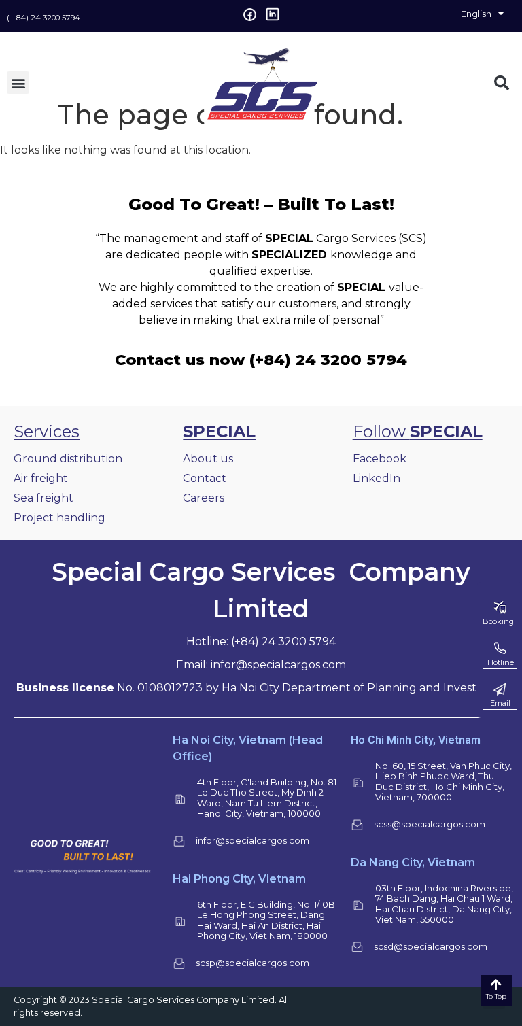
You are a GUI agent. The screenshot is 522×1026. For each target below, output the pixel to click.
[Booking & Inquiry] (500, 607)
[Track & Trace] (500, 648)
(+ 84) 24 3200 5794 (43, 17)
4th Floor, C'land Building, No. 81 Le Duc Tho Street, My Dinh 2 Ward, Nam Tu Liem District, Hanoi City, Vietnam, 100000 (266, 797)
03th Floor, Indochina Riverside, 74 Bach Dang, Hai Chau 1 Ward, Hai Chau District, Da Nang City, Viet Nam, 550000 (444, 904)
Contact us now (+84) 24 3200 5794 (261, 359)
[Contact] (500, 689)
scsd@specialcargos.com (430, 946)
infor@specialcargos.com (252, 840)
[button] (18, 82)
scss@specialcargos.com (429, 824)
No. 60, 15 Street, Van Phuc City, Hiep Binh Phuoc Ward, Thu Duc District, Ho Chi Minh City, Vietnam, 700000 (443, 781)
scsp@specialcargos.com (252, 962)
